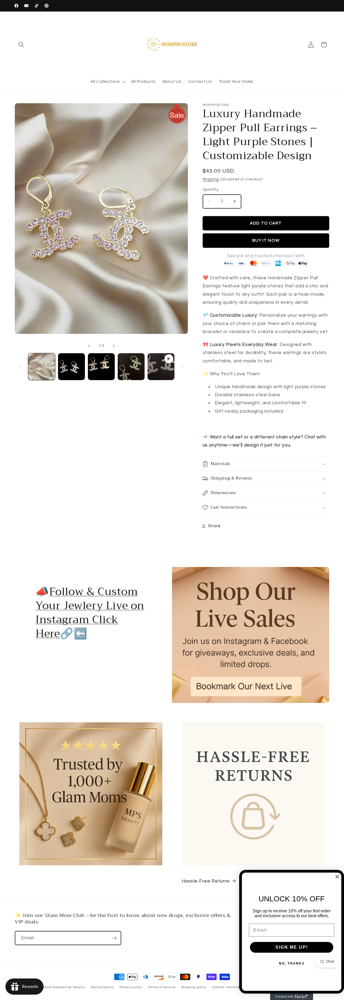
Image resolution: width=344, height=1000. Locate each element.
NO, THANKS (291, 963)
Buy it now (266, 240)
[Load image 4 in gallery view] (131, 366)
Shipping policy (193, 987)
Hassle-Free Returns (206, 881)
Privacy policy (131, 987)
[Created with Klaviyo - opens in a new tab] (291, 997)
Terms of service (161, 987)
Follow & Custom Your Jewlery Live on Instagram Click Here (89, 612)
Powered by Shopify (68, 987)
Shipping (211, 179)
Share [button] (214, 526)
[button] (21, 44)
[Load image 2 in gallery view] (71, 366)
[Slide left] (89, 346)
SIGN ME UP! (291, 947)
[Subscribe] (114, 938)
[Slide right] (114, 346)
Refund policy (102, 987)
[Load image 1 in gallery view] (41, 366)
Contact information (228, 987)
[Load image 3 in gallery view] (101, 366)
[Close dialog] (337, 877)
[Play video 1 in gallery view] (161, 366)
